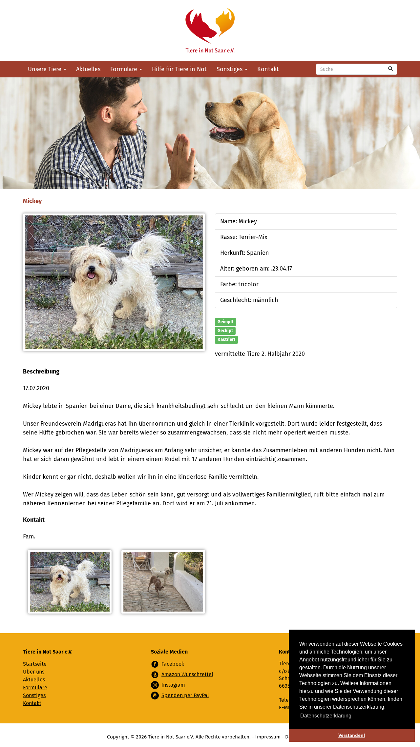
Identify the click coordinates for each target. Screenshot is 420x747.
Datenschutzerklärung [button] (325, 715)
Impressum (268, 737)
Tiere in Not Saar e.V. (210, 30)
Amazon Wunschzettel (187, 674)
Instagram (173, 685)
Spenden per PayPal (185, 695)
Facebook (172, 664)
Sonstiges (230, 69)
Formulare (124, 69)
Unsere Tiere (45, 69)
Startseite (35, 664)
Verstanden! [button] (351, 735)
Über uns (33, 672)
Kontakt (268, 69)
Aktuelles (88, 69)
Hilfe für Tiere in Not (179, 69)
